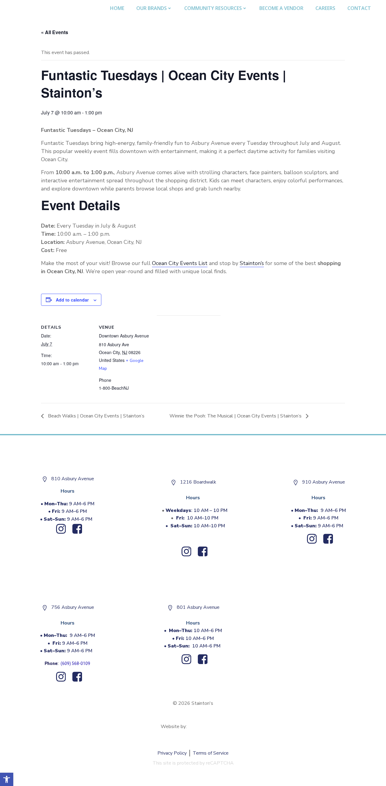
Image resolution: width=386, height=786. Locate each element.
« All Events (54, 32)
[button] (6, 779)
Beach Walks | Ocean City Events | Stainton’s (95, 416)
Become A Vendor (281, 8)
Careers (325, 8)
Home (117, 8)
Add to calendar (72, 300)
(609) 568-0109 (75, 663)
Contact (359, 8)
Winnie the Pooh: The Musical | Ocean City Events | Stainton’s (236, 416)
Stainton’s (252, 263)
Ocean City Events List (179, 263)
